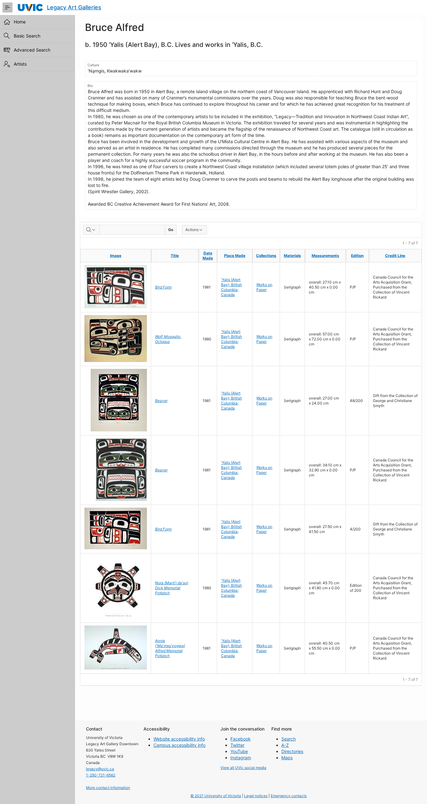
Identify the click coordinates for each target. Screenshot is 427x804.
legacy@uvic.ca (100, 768)
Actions (191, 229)
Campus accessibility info (179, 745)
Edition (357, 255)
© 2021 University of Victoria (215, 795)
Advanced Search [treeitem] (32, 50)
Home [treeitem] (20, 21)
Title (175, 255)
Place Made (234, 255)
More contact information (108, 787)
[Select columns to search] (91, 230)
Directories (292, 751)
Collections (266, 255)
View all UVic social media (243, 767)
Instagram (240, 757)
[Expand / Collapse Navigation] (8, 8)
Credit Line (395, 255)
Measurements (325, 255)
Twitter (237, 745)
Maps (287, 757)
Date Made (208, 255)
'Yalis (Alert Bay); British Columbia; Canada (231, 287)
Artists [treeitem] (20, 64)
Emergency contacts (289, 795)
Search (288, 738)
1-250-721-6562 (100, 775)
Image (115, 255)
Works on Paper (264, 287)
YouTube (239, 751)
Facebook (240, 738)
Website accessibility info (179, 738)
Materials (292, 255)
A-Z (285, 745)
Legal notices (256, 795)
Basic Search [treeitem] (27, 35)
